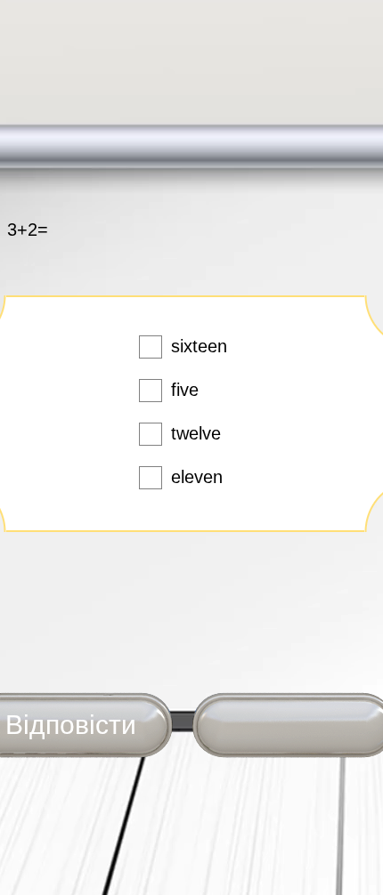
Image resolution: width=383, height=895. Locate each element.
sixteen (199, 346)
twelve (196, 433)
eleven (197, 477)
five (185, 389)
